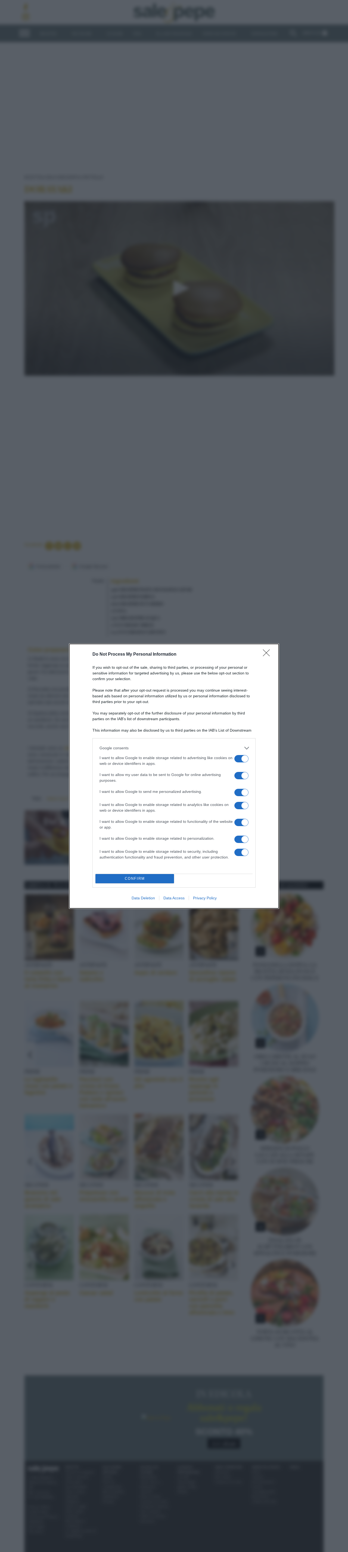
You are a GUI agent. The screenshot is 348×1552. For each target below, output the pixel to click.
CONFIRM (135, 878)
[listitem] (174, 748)
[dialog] (174, 776)
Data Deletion (143, 898)
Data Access (174, 898)
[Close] (268, 654)
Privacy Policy (205, 898)
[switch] (241, 758)
